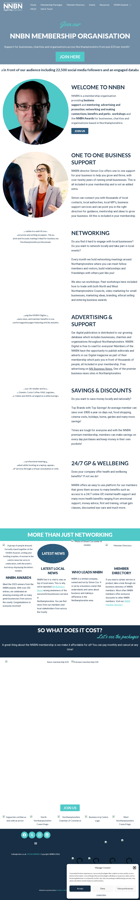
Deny (102, 888)
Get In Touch (46, 9)
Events (92, 4)
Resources (104, 4)
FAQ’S (33, 9)
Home (33, 4)
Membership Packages (51, 4)
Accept (80, 888)
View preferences (125, 888)
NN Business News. (101, 368)
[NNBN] (13, 6)
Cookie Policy (101, 895)
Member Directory (76, 4)
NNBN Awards (121, 4)
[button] (134, 867)
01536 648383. (33, 854)
